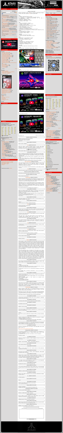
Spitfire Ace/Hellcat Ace (5, 149)
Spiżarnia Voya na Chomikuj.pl (6, 92)
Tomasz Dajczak (48, 113)
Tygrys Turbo (48, 181)
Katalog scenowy (48, 98)
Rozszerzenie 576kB (49, 187)
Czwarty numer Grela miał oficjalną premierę (8, 33)
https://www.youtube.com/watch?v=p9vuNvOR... (26, 328)
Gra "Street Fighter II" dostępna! (7, 34)
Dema (54, 13)
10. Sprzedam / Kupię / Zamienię (51, 47)
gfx (60, 100)
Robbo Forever (4, 147)
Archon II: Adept (4, 148)
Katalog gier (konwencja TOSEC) (6, 137)
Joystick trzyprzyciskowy (50, 183)
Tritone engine (4, 66)
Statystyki (3, 164)
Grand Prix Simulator (5, 156)
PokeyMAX (48, 20)
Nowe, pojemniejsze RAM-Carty (51, 130)
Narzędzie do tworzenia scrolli (6, 53)
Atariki (3, 95)
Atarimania (3, 97)
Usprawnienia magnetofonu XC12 (7, 55)
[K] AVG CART (48, 17)
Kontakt (2, 101)
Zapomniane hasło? (49, 6)
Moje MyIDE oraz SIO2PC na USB (51, 184)
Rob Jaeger (48, 122)
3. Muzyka (48, 148)
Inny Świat (3, 154)
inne (9, 134)
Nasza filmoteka (4, 24)
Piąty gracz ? (48, 35)
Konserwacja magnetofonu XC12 (7, 56)
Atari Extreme (4, 19)
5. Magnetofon (49, 151)
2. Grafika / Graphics (49, 41)
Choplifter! (3, 143)
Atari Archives (4, 98)
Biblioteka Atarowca (4, 74)
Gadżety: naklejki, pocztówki (50, 134)
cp (60, 99)
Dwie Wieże (3, 152)
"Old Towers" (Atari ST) (5, 141)
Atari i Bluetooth (48, 176)
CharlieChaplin (27, 177)
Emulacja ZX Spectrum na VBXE (7, 60)
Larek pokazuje (4, 59)
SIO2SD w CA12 (48, 178)
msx (57, 103)
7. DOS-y (48, 154)
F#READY (47, 115)
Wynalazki (47, 174)
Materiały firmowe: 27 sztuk (6, 91)
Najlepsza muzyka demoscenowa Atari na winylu (9, 30)
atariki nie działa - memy (49, 27)
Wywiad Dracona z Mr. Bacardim (51, 112)
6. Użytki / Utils (48, 44)
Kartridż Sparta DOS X (5, 54)
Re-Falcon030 (4, 17)
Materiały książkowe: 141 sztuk (6, 90)
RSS (15, 12)
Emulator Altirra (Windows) (6, 73)
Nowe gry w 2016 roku (5, 61)
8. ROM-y (48, 155)
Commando (3, 145)
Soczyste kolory (48, 188)
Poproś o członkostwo (55, 6)
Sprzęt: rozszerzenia (49, 133)
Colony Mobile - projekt (5, 163)
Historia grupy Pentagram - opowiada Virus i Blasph (9, 25)
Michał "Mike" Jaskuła (49, 114)
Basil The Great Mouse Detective (7, 153)
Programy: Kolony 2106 (49, 132)
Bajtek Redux (4, 93)
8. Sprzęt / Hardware (49, 46)
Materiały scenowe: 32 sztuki (6, 89)
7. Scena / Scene (48, 45)
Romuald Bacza (48, 118)
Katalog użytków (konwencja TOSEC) (52, 168)
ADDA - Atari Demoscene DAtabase (51, 96)
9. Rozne (48, 157)
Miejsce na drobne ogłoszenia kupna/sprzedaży (53, 135)
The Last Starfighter (5, 151)
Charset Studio (48, 29)
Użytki (51, 13)
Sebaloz (28, 239)
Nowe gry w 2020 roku (5, 57)
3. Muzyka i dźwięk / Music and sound (52, 42)
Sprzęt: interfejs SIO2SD (50, 137)
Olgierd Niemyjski (48, 126)
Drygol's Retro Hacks (5, 99)
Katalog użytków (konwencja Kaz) (51, 141)
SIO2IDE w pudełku (49, 190)
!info (54, 102)
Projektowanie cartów (49, 180)
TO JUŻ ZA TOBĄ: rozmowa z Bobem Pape (52, 120)
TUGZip (55, 109)
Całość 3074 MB (5, 135)
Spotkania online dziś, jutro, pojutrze (7, 26)
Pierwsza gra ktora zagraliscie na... (51, 26)
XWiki (3, 96)
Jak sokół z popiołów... (5, 20)
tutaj (29, 13)
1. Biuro (48, 145)
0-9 (3, 127)
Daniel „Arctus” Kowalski (50, 116)
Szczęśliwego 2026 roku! (5, 29)
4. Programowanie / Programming (51, 43)
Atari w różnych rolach (49, 189)
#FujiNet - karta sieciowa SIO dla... (51, 32)
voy (27, 222)
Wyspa (3, 150)
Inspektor (3, 155)
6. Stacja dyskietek (50, 152)
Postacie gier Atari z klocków (6, 21)
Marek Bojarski (48, 125)
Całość (48, 109)
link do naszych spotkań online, (51, 57)
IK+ (46, 38)
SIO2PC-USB (48, 177)
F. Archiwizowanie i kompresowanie (53, 164)
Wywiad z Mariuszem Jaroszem (51, 111)
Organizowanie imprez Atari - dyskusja (7, 161)
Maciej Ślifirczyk (48, 124)
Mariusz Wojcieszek (49, 117)
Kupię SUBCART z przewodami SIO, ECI (52, 30)
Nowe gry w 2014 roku (5, 65)
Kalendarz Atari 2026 (5, 23)
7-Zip (53, 109)
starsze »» (15, 157)
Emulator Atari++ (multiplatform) (6, 72)
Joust (3, 144)
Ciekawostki (48, 23)
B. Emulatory (49, 158)
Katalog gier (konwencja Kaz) (6, 123)
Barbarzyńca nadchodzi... (6, 16)
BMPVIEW (3, 64)
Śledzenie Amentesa (49, 119)
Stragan (47, 129)
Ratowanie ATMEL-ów (49, 179)
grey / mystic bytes (28, 161)
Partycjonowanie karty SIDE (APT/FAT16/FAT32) (9, 62)
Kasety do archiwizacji (49, 36)
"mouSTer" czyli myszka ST (50, 131)
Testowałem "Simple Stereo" (50, 182)
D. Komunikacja (49, 161)
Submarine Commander (5, 142)
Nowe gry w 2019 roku (5, 58)
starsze (16, 68)
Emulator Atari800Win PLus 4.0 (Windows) (8, 71)
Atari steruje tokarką (49, 191)
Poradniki (2, 51)
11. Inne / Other (48, 48)
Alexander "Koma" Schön (50, 123)
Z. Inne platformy (50, 165)
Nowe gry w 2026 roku (5, 28)
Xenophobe (3, 146)
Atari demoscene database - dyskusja (7, 162)
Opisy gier (3, 140)
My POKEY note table (49, 33)
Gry (48, 13)
